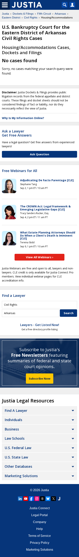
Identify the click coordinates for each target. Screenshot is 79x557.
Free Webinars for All (19, 171)
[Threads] (42, 498)
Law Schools (15, 438)
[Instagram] (37, 498)
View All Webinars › (39, 257)
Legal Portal (39, 515)
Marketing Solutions (21, 475)
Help (39, 529)
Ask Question (39, 154)
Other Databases (18, 466)
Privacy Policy (39, 542)
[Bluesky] (48, 498)
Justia (45, 490)
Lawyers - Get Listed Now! (39, 325)
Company (39, 522)
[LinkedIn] (20, 498)
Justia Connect (39, 508)
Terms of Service (39, 535)
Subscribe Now (39, 378)
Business (12, 429)
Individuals (13, 419)
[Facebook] (31, 498)
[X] (53, 498)
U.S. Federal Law (18, 447)
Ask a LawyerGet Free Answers (17, 133)
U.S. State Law (16, 457)
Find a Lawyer (13, 295)
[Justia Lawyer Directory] (59, 498)
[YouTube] (25, 498)
